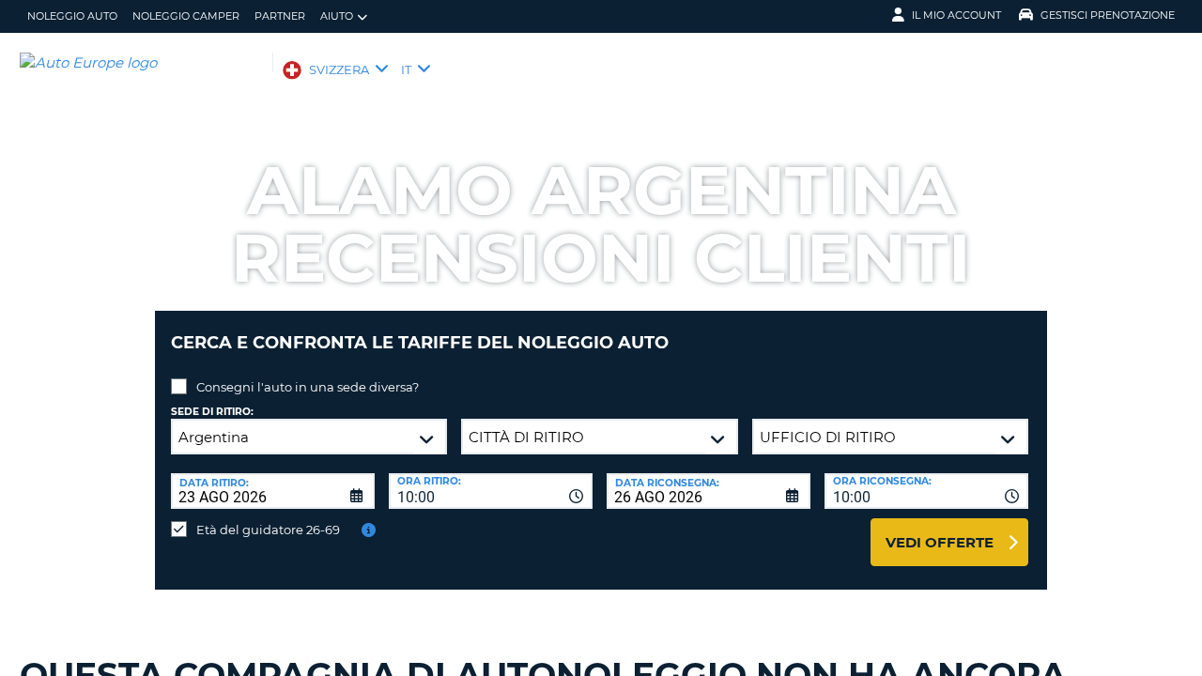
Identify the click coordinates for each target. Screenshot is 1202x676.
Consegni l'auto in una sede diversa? (307, 386)
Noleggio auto (72, 16)
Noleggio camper (185, 16)
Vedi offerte (940, 542)
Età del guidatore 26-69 (268, 529)
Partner (279, 16)
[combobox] (491, 491)
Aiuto (336, 16)
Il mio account (956, 15)
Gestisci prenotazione (1107, 15)
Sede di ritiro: (212, 412)
